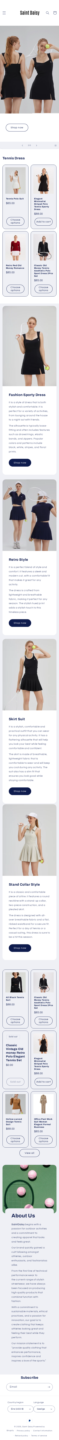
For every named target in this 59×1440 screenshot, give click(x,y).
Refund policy (21, 1436)
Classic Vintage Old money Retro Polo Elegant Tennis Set (15, 1053)
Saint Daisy (27, 1427)
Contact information (42, 1431)
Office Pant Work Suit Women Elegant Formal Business (43, 1123)
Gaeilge (41, 1409)
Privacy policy (23, 1431)
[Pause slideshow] (55, 145)
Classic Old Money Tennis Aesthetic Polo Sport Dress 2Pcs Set (43, 270)
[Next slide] (36, 145)
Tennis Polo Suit (15, 199)
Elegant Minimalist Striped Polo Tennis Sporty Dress (41, 204)
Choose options (15, 221)
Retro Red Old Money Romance (15, 266)
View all (29, 1153)
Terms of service (39, 1436)
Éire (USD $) (17, 1409)
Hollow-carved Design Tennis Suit (14, 1122)
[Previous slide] (22, 145)
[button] (4, 12)
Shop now (17, 127)
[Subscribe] (49, 1387)
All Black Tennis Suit (15, 998)
